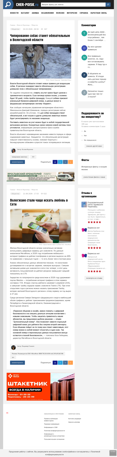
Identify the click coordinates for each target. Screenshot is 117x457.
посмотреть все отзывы (94, 278)
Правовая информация (51, 424)
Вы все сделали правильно (94, 48)
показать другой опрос (94, 146)
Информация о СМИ (50, 427)
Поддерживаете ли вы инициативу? (92, 115)
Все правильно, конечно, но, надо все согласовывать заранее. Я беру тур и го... (97, 61)
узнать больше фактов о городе (94, 177)
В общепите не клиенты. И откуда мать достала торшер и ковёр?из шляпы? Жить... (97, 79)
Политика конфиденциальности (54, 431)
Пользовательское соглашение (54, 439)
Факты (85, 160)
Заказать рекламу (74, 422)
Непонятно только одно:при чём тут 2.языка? (95, 94)
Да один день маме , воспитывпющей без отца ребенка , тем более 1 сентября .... (97, 36)
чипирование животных (19, 157)
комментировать (17, 162)
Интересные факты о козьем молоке (94, 168)
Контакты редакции (74, 418)
